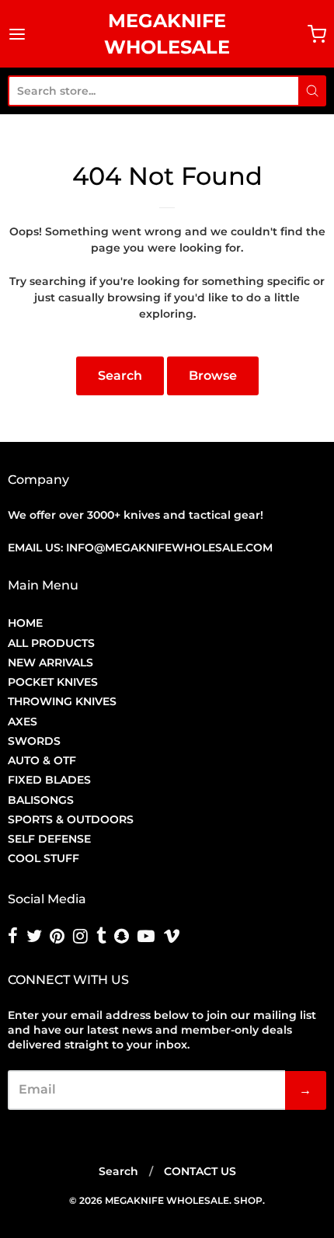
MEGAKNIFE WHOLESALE (167, 33)
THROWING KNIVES (62, 701)
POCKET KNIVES (53, 682)
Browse (213, 375)
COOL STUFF (43, 858)
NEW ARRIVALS (50, 662)
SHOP (248, 1200)
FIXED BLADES (49, 780)
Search (120, 375)
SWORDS (34, 741)
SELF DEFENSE (49, 839)
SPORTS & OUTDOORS (71, 819)
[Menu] (25, 34)
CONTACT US (200, 1171)
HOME (25, 623)
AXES (22, 722)
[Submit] (312, 90)
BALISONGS (41, 800)
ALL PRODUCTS (51, 643)
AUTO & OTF (42, 760)
